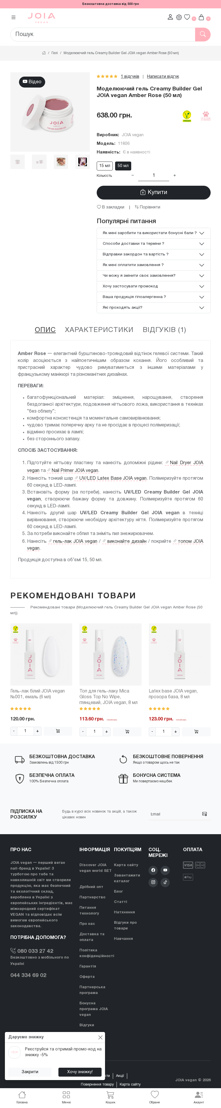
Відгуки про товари (125, 925)
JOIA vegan (133, 135)
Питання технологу (89, 910)
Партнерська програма (92, 990)
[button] (66, 1098)
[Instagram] (153, 882)
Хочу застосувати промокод (130, 286)
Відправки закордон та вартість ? (136, 254)
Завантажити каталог (127, 878)
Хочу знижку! (80, 1072)
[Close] (100, 1037)
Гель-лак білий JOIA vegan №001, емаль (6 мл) (37, 694)
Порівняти (149, 207)
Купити (156, 192)
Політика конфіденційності (96, 953)
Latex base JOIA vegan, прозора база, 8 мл (173, 694)
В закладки (112, 207)
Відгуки (86, 1025)
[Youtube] (165, 870)
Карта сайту (126, 865)
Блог (118, 891)
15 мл (104, 166)
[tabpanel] (110, 459)
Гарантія (87, 966)
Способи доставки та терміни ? (133, 244)
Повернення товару (97, 1084)
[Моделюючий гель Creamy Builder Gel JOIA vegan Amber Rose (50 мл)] (50, 111)
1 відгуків (130, 77)
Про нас (87, 924)
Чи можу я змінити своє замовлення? (139, 276)
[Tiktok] (165, 882)
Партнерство (92, 897)
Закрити (30, 1072)
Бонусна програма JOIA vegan (93, 1009)
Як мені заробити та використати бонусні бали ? (150, 233)
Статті (120, 902)
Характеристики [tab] (99, 330)
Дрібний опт (91, 887)
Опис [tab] (45, 330)
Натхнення (124, 912)
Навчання (123, 939)
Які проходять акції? (122, 308)
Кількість (104, 176)
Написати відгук (163, 77)
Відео (34, 82)
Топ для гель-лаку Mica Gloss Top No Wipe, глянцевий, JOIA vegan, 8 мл (108, 697)
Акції (120, 1076)
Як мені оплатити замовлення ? (133, 265)
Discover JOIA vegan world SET (95, 868)
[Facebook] (153, 870)
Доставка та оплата (91, 937)
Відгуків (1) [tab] (164, 330)
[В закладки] (63, 631)
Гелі (55, 53)
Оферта (87, 977)
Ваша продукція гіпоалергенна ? (134, 297)
